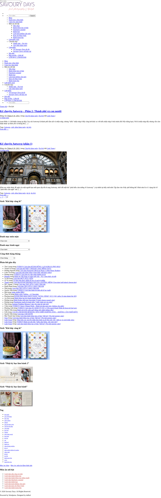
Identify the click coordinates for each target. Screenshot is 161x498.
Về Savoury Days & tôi (21, 49)
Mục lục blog (4, 465)
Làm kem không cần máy (22, 34)
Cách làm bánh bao (11, 482)
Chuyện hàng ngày (31, 116)
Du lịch (41, 116)
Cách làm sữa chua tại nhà (13, 474)
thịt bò (6, 454)
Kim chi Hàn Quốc (19, 36)
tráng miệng (7, 420)
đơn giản (6, 418)
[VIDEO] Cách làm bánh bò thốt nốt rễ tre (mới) (34, 290)
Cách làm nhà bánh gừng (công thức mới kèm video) (33, 272)
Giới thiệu (12, 47)
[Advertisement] (80, 135)
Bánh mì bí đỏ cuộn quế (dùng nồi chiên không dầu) (35, 310)
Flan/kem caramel (19, 30)
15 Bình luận (4, 118)
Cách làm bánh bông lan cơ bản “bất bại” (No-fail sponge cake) (42, 316)
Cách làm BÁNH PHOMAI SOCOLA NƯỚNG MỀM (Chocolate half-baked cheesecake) (45, 282)
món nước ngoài (8, 434)
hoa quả (6, 430)
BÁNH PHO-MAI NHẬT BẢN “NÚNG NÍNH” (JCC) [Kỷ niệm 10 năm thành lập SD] (45, 296)
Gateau (6, 432)
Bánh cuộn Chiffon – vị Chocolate (27, 294)
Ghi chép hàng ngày (20, 45)
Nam (6, 318)
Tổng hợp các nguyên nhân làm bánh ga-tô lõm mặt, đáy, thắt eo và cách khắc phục (45, 320)
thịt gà (6, 448)
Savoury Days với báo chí (22, 51)
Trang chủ (3, 106)
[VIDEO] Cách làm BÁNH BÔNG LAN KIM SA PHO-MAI (38, 267)
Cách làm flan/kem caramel (13, 480)
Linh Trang (51, 116)
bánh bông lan (8, 462)
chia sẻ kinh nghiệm (9, 446)
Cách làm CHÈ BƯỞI (25, 314)
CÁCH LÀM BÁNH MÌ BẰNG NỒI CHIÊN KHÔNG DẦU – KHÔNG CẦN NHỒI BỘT (45, 312)
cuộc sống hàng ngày (18, 127)
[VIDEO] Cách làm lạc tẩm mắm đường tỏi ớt (30, 274)
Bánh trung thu (18, 37)
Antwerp (7, 127)
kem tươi (6, 436)
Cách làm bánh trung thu (12, 488)
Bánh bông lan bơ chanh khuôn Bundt (27, 298)
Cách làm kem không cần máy (14, 484)
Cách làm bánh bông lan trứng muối (16, 478)
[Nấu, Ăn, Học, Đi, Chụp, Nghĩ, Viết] (17, 10)
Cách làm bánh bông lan (12, 476)
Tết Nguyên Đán (8, 426)
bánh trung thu (8, 458)
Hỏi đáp (11, 53)
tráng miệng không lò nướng (11, 450)
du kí (28, 193)
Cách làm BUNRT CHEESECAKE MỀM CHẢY (33, 269)
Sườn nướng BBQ (18, 292)
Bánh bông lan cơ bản (20, 28)
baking (6, 422)
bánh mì (6, 442)
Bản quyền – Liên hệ (16, 55)
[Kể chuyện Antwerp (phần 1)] (33, 184)
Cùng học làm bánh (15, 22)
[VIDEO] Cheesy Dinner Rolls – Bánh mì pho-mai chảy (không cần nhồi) (38, 306)
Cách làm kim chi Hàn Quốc (14, 486)
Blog (10, 18)
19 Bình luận (4, 150)
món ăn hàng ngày (9, 424)
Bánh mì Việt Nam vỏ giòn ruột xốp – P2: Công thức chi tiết (35, 276)
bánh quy (6, 444)
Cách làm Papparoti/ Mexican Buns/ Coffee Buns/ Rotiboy (40, 270)
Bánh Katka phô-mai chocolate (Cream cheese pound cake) (34, 300)
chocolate (6, 428)
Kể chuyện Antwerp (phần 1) (16, 143)
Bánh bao (16, 32)
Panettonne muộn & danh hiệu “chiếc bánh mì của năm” (33, 302)
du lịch (29, 127)
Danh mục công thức (16, 20)
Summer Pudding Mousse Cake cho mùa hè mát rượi (30, 304)
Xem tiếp (4, 129)
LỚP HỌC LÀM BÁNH (17, 57)
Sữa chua (16, 26)
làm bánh (6, 414)
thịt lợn (6, 438)
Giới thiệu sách (14, 39)
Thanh (6, 282)
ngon (5, 460)
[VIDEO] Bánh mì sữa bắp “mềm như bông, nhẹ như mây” (37, 322)
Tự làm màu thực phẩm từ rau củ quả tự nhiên (29, 280)
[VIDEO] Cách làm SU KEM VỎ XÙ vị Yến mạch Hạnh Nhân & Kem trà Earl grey (47, 308)
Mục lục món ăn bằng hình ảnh (21, 465)
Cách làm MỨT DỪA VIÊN (23, 278)
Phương (7, 276)
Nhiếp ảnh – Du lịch (20, 43)
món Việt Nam (8, 416)
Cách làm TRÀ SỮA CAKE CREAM (32, 284)
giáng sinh (7, 452)
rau (5, 440)
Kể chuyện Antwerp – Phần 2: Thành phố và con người (30, 111)
